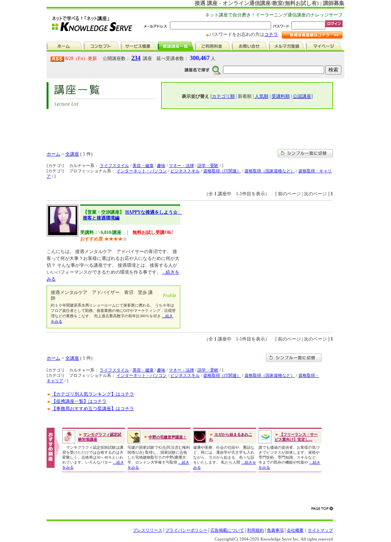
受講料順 (280, 96)
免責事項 (275, 530)
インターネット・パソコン (141, 171)
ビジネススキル (185, 171)
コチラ (271, 34)
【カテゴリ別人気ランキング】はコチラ (93, 394)
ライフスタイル (114, 165)
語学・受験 (207, 165)
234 (136, 58)
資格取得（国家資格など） (269, 171)
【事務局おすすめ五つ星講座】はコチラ (93, 408)
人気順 (261, 96)
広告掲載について (227, 530)
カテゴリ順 (223, 96)
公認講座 (302, 96)
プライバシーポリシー (186, 530)
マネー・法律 (181, 165)
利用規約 (255, 530)
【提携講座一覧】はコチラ (79, 401)
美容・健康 (142, 165)
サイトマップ (320, 530)
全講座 (72, 154)
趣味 (161, 165)
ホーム (53, 154)
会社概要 (295, 530)
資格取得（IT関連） (222, 171)
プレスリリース (147, 530)
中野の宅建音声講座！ (168, 437)
